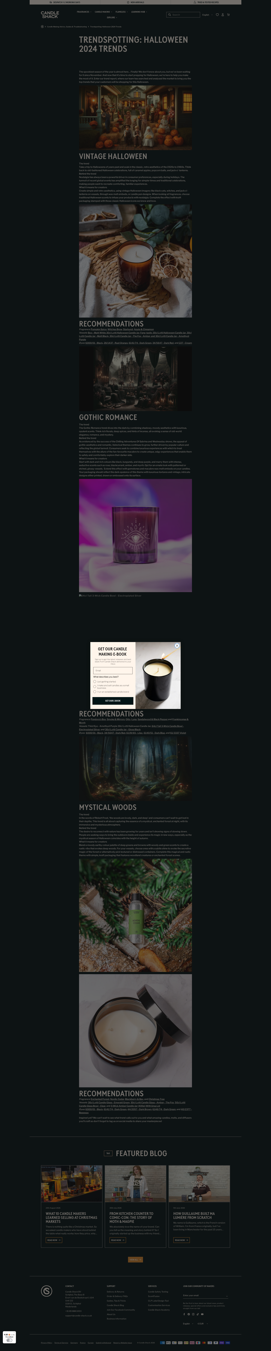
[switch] (9, 1340)
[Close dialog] (177, 645)
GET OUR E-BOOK (113, 700)
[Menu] (14, 1333)
